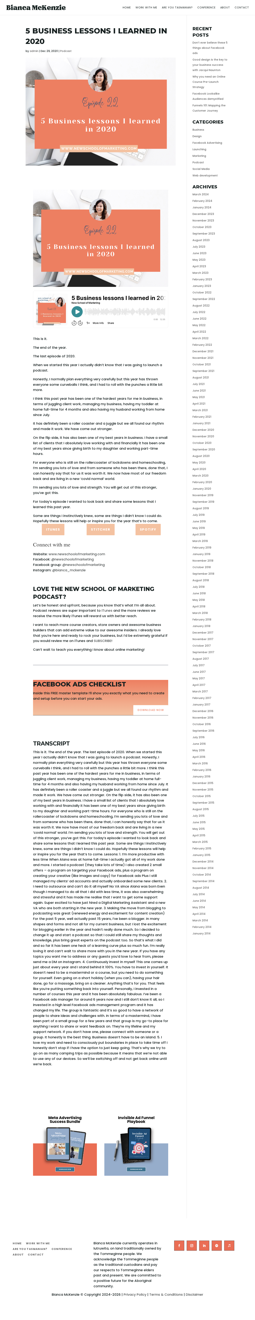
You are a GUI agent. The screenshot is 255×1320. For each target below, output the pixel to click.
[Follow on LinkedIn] (204, 1246)
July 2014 (198, 894)
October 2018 (201, 567)
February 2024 (202, 201)
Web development (205, 175)
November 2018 (202, 561)
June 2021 (199, 390)
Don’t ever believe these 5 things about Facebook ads (210, 48)
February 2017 (201, 698)
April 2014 (199, 914)
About (225, 7)
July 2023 (198, 247)
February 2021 (201, 417)
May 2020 (199, 462)
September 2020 (203, 449)
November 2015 (202, 789)
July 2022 (198, 312)
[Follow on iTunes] (229, 1246)
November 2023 (203, 220)
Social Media (201, 169)
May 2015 (198, 829)
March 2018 (200, 613)
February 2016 (201, 770)
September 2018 (203, 574)
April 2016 (198, 757)
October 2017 (201, 646)
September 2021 (203, 371)
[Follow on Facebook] (179, 1246)
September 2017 (203, 652)
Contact (242, 7)
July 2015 (198, 816)
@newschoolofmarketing (72, 559)
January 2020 (201, 489)
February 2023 (202, 279)
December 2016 (202, 711)
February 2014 (202, 927)
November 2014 (203, 868)
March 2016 (200, 763)
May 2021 (198, 397)
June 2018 (199, 593)
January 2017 (201, 704)
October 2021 (201, 364)
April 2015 (198, 835)
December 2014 (203, 861)
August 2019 (200, 508)
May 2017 (198, 678)
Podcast (65, 51)
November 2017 (202, 639)
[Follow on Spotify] (217, 1246)
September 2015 (203, 803)
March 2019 (200, 541)
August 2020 (201, 456)
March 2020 (200, 476)
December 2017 (202, 632)
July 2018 (198, 587)
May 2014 (198, 907)
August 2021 (200, 377)
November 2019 (202, 495)
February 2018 (201, 619)
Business (198, 130)
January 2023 (201, 286)
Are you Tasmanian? (177, 7)
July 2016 (198, 737)
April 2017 (198, 685)
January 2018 (201, 626)
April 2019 (198, 534)
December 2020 (203, 430)
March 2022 (200, 338)
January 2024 (201, 207)
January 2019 (201, 554)
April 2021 (198, 404)
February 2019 (201, 547)
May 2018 (198, 600)
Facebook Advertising (207, 143)
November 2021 (202, 358)
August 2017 (200, 659)
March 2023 (200, 273)
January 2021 (201, 423)
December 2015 (202, 783)
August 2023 (201, 240)
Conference (206, 7)
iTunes (53, 529)
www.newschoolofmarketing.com (77, 554)
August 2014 (200, 888)
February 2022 (202, 345)
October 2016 (201, 724)
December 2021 (202, 351)
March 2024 (200, 194)
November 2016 (202, 718)
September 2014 (203, 881)
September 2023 (203, 233)
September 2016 (203, 731)
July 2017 (198, 665)
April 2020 (199, 469)
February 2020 (202, 482)
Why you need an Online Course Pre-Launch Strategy (208, 82)
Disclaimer (194, 1294)
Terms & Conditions (166, 1294)
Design (197, 136)
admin (34, 51)
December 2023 (203, 214)
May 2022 (199, 325)
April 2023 (199, 266)
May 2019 (198, 528)
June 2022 (199, 319)
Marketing (199, 156)
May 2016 (198, 750)
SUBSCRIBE (102, 640)
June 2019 (199, 521)
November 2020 (203, 436)
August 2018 (200, 580)
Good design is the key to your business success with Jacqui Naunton (209, 65)
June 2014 (199, 901)
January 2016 (201, 776)
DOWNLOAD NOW (151, 710)
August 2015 (200, 809)
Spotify (148, 529)
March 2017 (200, 691)
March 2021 (200, 410)
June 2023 (199, 253)
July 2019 (198, 515)
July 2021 (198, 384)
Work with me (146, 7)
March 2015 (200, 842)
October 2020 (202, 443)
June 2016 (199, 744)
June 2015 (199, 822)
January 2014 (201, 933)
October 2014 (201, 875)
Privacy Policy (135, 1294)
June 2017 (199, 672)
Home (127, 7)
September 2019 (203, 502)
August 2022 (201, 305)
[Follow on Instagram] (192, 1246)
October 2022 (202, 292)
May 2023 (199, 260)
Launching (199, 149)
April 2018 (198, 606)
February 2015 (201, 848)
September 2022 (203, 299)
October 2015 (201, 796)
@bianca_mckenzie (69, 570)
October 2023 (202, 227)
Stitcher (100, 529)
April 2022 (199, 332)
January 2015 (201, 855)
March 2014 (200, 920)
